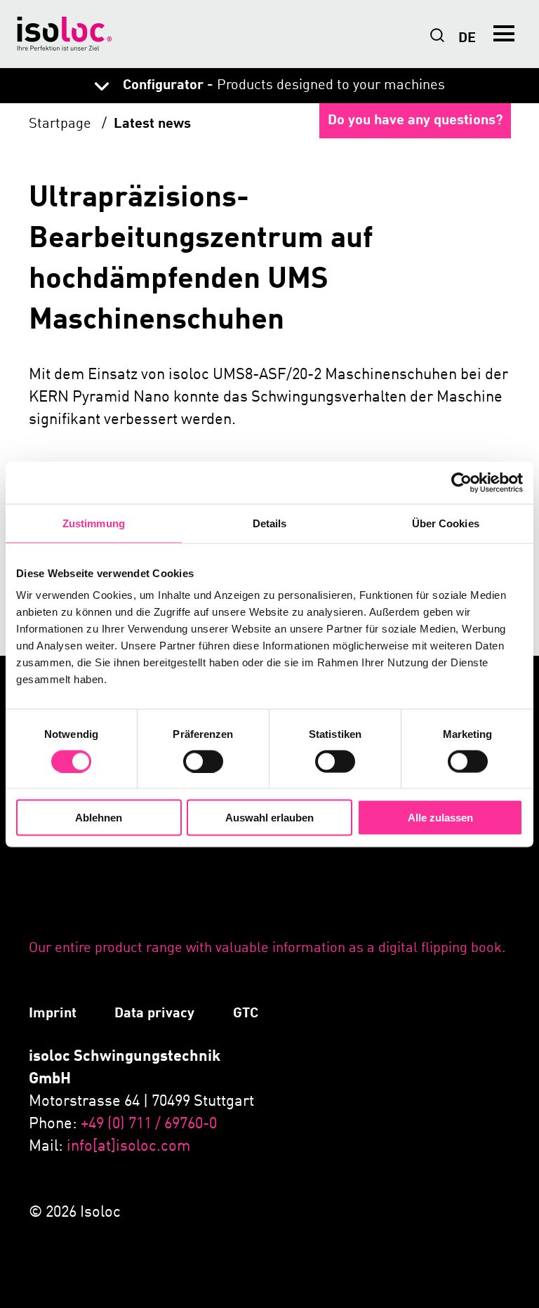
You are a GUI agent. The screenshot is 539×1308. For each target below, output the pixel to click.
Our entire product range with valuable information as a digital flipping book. (267, 949)
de (467, 39)
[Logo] (65, 34)
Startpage (62, 124)
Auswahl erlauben (269, 818)
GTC (245, 1014)
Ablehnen (98, 818)
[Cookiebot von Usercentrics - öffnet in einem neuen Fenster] (461, 482)
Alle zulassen (440, 818)
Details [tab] (270, 523)
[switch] (203, 761)
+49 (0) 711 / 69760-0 (149, 1124)
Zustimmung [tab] (93, 523)
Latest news (152, 124)
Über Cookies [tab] (445, 523)
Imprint (52, 1014)
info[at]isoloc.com (128, 1146)
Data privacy (154, 1014)
